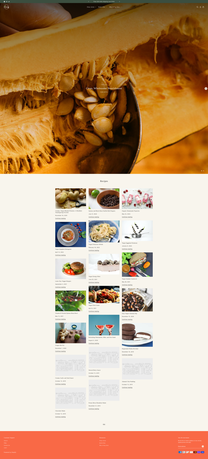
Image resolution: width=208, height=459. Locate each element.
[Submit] (203, 446)
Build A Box (102, 443)
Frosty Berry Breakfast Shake (97, 403)
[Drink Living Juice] (6, 7)
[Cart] (203, 7)
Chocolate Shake (60, 411)
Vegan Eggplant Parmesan (129, 243)
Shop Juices (102, 440)
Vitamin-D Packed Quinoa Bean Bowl (66, 313)
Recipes (104, 181)
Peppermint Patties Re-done (130, 348)
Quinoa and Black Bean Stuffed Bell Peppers (102, 211)
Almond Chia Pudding (128, 381)
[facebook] (4, 1)
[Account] (200, 7)
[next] (119, 1)
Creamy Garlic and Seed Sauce (64, 378)
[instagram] (7, 1)
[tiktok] (9, 1)
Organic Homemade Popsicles (131, 211)
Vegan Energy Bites (94, 276)
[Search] (197, 7)
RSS (104, 424)
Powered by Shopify (10, 452)
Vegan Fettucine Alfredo (96, 244)
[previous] (88, 1)
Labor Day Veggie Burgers (63, 281)
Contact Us (7, 445)
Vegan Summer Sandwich (129, 279)
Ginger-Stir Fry (59, 345)
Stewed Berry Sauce (95, 370)
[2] (204, 171)
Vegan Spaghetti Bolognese (63, 249)
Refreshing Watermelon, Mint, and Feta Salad (102, 337)
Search (6, 440)
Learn (5, 447)
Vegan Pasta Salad (94, 305)
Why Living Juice (104, 445)
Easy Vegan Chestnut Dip (129, 313)
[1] (202, 171)
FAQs (5, 443)
